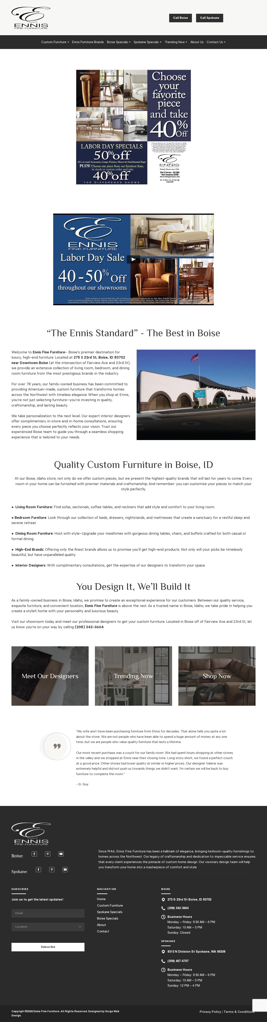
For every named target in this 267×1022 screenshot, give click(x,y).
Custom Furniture (53, 42)
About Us (197, 42)
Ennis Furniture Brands (88, 42)
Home (101, 899)
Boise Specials (117, 42)
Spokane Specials (146, 42)
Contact (103, 931)
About (101, 925)
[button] (180, 18)
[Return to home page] (30, 18)
